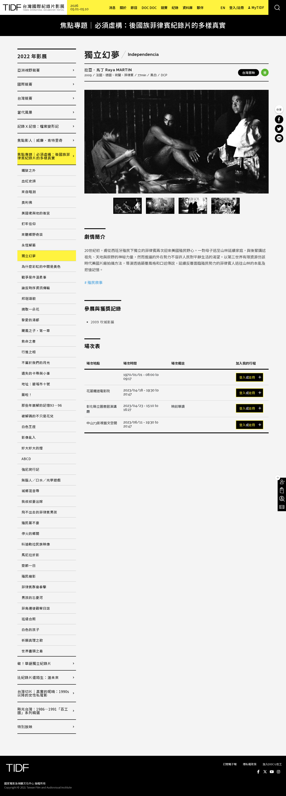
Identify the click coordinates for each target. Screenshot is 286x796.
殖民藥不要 (30, 522)
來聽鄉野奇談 (32, 234)
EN (222, 7)
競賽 (164, 7)
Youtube (271, 771)
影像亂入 (29, 437)
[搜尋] (277, 7)
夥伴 (200, 7)
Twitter (265, 771)
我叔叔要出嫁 (32, 501)
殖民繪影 (29, 576)
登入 (242, 377)
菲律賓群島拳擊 (34, 586)
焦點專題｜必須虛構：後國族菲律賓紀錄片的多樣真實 (43, 156)
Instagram (278, 771)
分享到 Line (279, 138)
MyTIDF (257, 7)
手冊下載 (282, 490)
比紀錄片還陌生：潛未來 (38, 677)
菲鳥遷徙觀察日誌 (36, 608)
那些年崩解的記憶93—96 (42, 405)
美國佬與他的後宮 (36, 212)
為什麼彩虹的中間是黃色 (41, 266)
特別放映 (24, 726)
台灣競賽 (24, 98)
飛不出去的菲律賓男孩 (39, 512)
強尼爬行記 (30, 469)
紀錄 (175, 7)
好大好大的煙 (32, 447)
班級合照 (29, 618)
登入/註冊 (236, 7)
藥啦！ (27, 394)
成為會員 (282, 482)
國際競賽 (24, 84)
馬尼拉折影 (30, 554)
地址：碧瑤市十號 (36, 383)
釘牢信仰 (29, 223)
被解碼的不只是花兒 (38, 415)
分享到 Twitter (279, 129)
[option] (176, 142)
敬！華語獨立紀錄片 (34, 663)
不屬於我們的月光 (36, 362)
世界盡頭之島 (32, 650)
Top (277, 787)
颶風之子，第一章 (36, 330)
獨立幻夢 (29, 255)
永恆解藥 (29, 245)
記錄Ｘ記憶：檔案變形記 (38, 126)
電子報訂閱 (282, 507)
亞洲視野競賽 (28, 70)
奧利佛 (27, 202)
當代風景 (24, 112)
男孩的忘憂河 (32, 597)
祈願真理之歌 (32, 640)
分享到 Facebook (279, 119)
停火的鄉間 (30, 533)
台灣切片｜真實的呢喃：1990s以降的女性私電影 (43, 693)
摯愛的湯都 (30, 319)
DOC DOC (149, 7)
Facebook (258, 771)
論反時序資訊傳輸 (36, 287)
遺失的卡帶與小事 (36, 373)
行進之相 (29, 351)
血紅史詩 (29, 180)
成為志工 (282, 498)
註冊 (252, 377)
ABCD (26, 458)
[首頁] (33, 7)
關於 (123, 7)
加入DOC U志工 (272, 764)
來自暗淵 (29, 191)
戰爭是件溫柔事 (34, 277)
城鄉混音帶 (30, 490)
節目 (134, 7)
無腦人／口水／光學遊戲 (41, 480)
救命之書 (29, 341)
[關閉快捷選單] (277, 477)
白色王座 (29, 426)
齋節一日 (29, 565)
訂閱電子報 (230, 764)
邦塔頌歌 (29, 298)
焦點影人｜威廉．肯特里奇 (40, 140)
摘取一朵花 (30, 309)
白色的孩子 (30, 629)
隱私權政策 (249, 764)
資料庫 (188, 7)
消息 (112, 7)
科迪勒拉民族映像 (36, 544)
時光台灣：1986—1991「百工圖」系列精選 (42, 710)
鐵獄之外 (29, 170)
